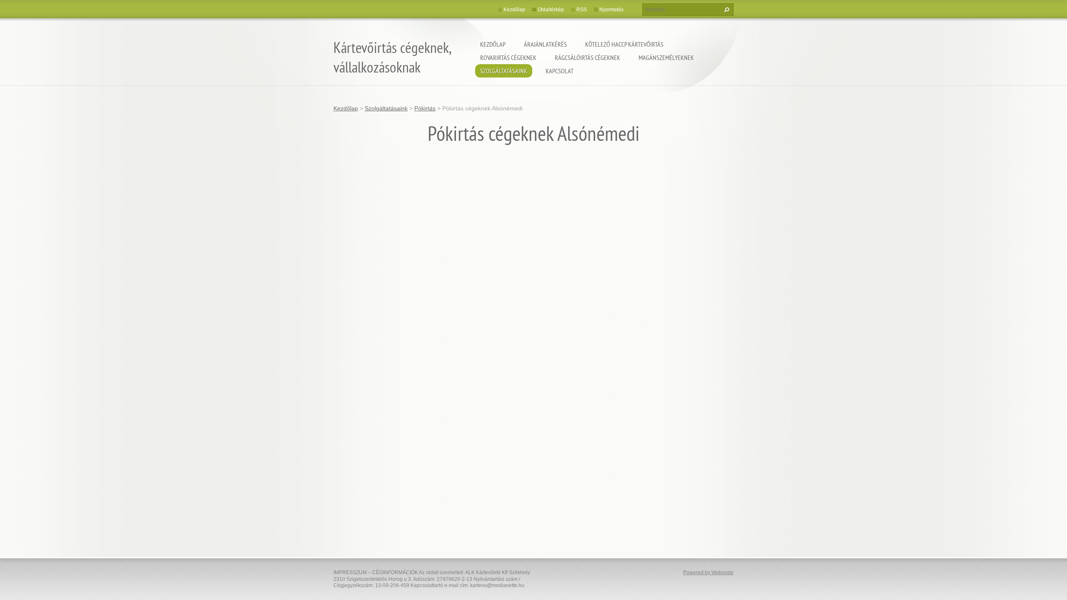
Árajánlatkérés (545, 44)
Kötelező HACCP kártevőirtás (624, 44)
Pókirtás (425, 108)
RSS (581, 9)
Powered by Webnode (708, 572)
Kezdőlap (493, 44)
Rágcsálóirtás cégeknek (587, 57)
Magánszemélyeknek (666, 57)
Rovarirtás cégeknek (508, 57)
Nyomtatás (611, 9)
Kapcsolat (560, 71)
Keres (725, 9)
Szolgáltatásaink (503, 71)
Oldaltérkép (551, 9)
